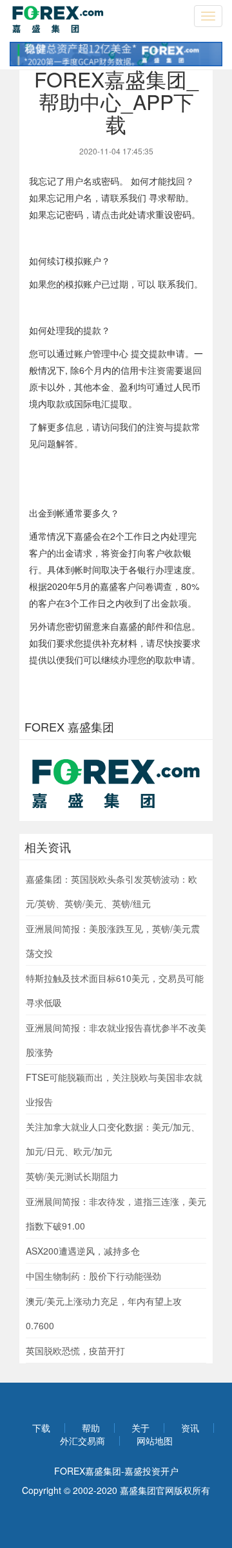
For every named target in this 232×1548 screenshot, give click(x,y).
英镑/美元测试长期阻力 (72, 1176)
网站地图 (155, 1440)
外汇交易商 (82, 1440)
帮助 (91, 1427)
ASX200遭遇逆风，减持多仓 (83, 1250)
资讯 (190, 1427)
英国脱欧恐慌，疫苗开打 (75, 1350)
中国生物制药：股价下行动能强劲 (93, 1275)
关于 (140, 1427)
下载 (41, 1427)
